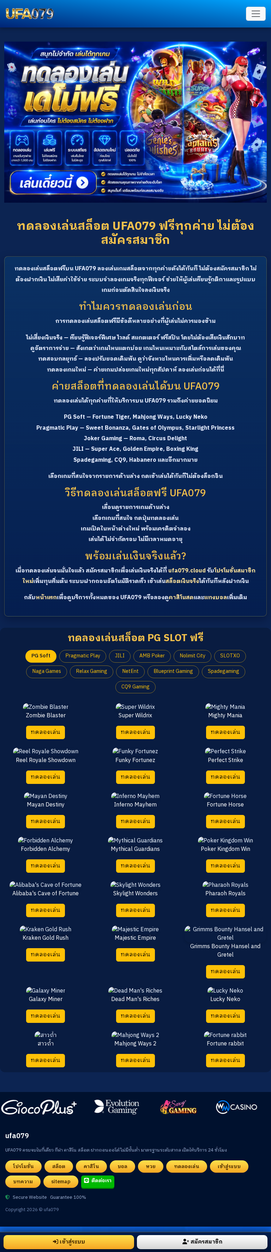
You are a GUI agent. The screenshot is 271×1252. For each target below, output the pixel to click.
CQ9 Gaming (135, 687)
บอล (122, 1166)
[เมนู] (256, 14)
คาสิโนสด (181, 597)
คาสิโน (91, 1166)
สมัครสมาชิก (206, 1242)
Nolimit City (192, 656)
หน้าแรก (46, 597)
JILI (120, 656)
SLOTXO (230, 656)
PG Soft (40, 656)
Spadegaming (223, 671)
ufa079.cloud (187, 571)
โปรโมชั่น (23, 1166)
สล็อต (58, 1166)
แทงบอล (215, 597)
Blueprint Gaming (173, 671)
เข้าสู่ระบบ (229, 1166)
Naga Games (46, 671)
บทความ (23, 1182)
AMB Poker (152, 656)
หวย (151, 1166)
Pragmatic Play (82, 656)
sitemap (61, 1182)
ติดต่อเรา (101, 1181)
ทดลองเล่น (45, 732)
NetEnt (130, 671)
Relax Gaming (91, 671)
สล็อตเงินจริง (182, 581)
